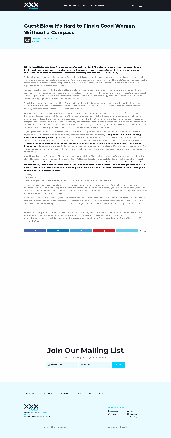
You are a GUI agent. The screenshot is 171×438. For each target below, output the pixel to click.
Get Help (41, 393)
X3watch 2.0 (86, 6)
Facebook (114, 411)
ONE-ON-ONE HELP (102, 6)
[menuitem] (70, 5)
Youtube (132, 411)
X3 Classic (38, 38)
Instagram (133, 414)
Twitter (113, 414)
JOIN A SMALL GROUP (70, 6)
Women (36, 41)
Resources (52, 393)
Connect (79, 393)
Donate (133, 6)
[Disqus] (85, 259)
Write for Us (66, 393)
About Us (30, 393)
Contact (101, 393)
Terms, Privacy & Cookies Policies (116, 427)
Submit (118, 365)
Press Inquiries (135, 417)
